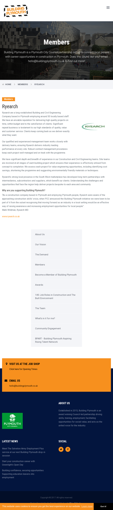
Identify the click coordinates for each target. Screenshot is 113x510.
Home (8, 84)
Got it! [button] (103, 506)
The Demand (41, 254)
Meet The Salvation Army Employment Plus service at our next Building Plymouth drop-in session (23, 452)
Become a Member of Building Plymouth (56, 274)
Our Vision (40, 244)
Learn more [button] (87, 506)
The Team (40, 308)
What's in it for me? (45, 318)
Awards (39, 284)
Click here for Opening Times (23, 369)
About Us (40, 234)
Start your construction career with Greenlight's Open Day (18, 463)
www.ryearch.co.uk (11, 216)
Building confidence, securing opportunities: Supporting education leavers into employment (23, 474)
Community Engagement (48, 328)
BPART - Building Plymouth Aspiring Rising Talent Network (53, 340)
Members (40, 264)
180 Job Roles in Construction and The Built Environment (55, 296)
